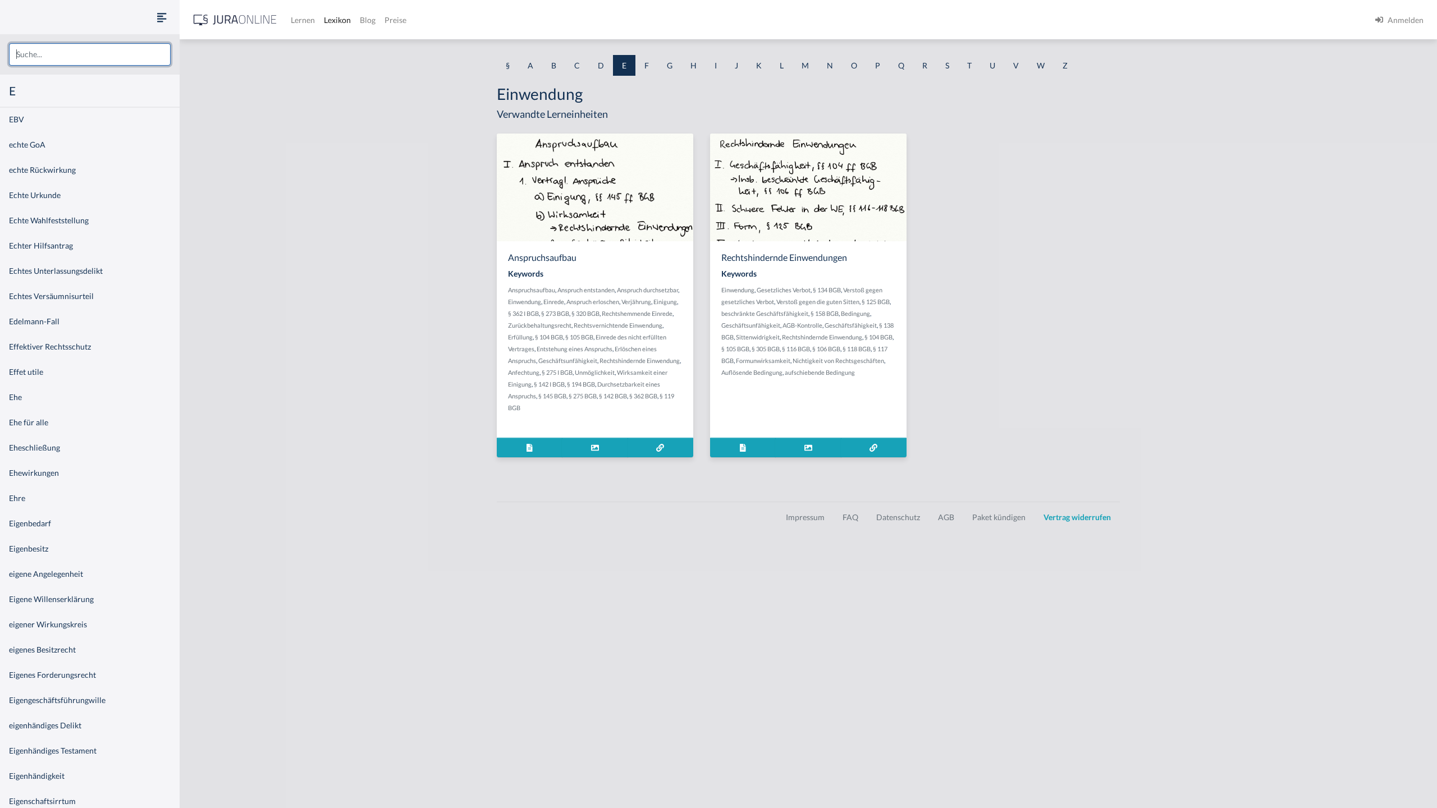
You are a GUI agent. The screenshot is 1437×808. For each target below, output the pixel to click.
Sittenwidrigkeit (758, 337)
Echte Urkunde (35, 195)
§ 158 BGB (825, 313)
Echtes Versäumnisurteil (51, 296)
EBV (16, 119)
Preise (395, 20)
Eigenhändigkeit (37, 776)
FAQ (850, 517)
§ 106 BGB (826, 348)
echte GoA (27, 144)
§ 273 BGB (555, 313)
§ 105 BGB (579, 337)
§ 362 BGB (643, 396)
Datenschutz (898, 517)
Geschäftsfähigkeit (851, 325)
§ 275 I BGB (557, 372)
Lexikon (337, 20)
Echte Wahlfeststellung (49, 220)
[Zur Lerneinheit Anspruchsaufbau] (660, 447)
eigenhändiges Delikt (45, 725)
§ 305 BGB (766, 348)
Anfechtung (523, 372)
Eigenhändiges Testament (53, 750)
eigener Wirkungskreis (48, 624)
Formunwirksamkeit (763, 360)
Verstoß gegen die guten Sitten (817, 301)
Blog (368, 20)
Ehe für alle (28, 422)
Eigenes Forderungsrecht (52, 675)
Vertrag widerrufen (1077, 517)
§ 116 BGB (796, 348)
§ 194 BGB (581, 384)
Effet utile (26, 372)
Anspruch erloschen (592, 301)
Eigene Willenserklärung (51, 599)
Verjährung (636, 301)
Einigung (665, 301)
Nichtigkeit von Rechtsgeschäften (838, 360)
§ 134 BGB (827, 289)
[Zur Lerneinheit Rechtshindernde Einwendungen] (874, 447)
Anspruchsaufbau (531, 289)
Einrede (553, 301)
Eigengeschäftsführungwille (57, 700)
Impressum (805, 517)
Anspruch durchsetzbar (647, 289)
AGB (946, 517)
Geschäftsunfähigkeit (567, 360)
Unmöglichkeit (595, 372)
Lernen (303, 20)
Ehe (15, 397)
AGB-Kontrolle (802, 325)
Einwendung (524, 301)
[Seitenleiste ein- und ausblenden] (162, 17)
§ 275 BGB (583, 396)
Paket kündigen (999, 517)
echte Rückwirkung (42, 170)
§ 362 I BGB (523, 313)
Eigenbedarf (30, 523)
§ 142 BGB (613, 396)
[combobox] (90, 54)
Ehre (17, 498)
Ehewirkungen (34, 473)
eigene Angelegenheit (46, 574)
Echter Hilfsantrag (41, 245)
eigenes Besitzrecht (42, 649)
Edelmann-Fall (34, 321)
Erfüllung (520, 337)
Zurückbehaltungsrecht (539, 325)
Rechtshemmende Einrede (637, 313)
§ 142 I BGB (549, 384)
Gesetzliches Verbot (784, 289)
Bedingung (855, 313)
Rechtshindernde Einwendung (639, 360)
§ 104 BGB (549, 337)
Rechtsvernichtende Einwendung (618, 325)
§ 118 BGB (857, 348)
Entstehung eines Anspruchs (574, 348)
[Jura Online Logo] (235, 20)
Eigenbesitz (28, 548)
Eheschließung (34, 447)
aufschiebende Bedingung (820, 372)
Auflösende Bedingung (751, 372)
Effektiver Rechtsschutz (50, 346)
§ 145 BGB (552, 396)
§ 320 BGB (585, 313)
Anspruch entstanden (586, 289)
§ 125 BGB (876, 301)
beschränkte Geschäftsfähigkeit (764, 313)
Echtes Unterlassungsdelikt (56, 271)
